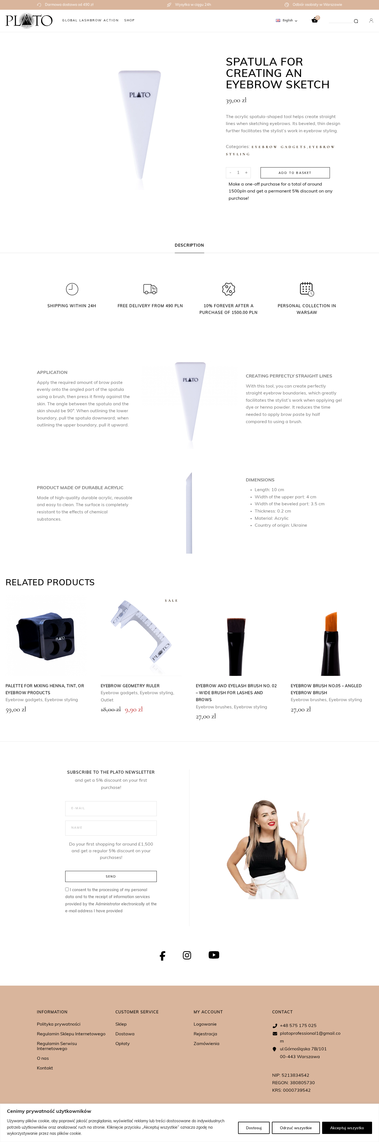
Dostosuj (254, 1127)
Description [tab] (189, 246)
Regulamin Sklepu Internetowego (71, 1034)
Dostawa (125, 1034)
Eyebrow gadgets (279, 147)
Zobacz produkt (46, 635)
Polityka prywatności (58, 1024)
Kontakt (45, 1068)
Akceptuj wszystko (347, 1127)
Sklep (121, 1024)
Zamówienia (206, 1044)
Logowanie (205, 1024)
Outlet (107, 700)
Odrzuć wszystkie (296, 1127)
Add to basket (295, 173)
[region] (189, 1123)
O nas (43, 1058)
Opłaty (122, 1044)
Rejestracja (205, 1034)
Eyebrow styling (61, 700)
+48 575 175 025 (298, 1026)
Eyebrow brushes (214, 707)
